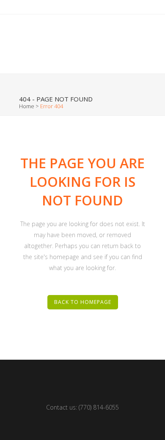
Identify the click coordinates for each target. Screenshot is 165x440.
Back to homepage (82, 302)
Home (26, 106)
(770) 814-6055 (99, 407)
